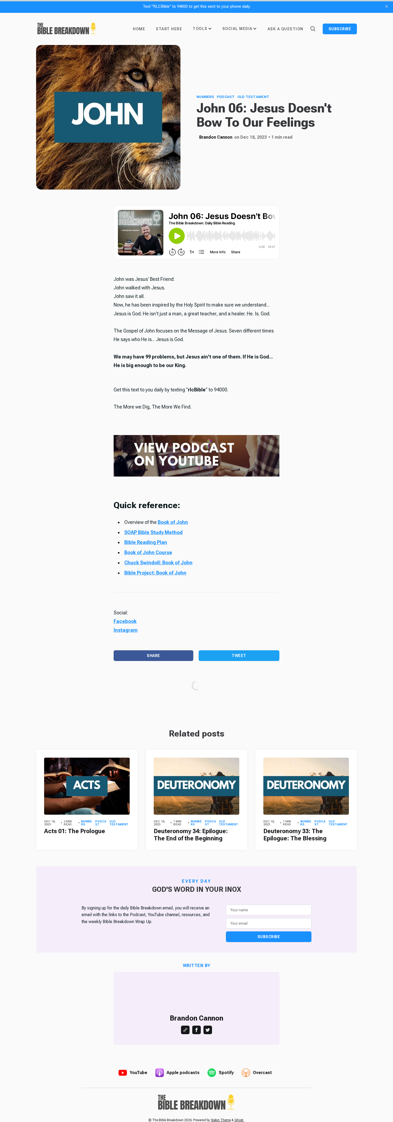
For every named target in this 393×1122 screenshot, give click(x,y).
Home (139, 29)
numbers (205, 97)
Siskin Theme (221, 1120)
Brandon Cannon (215, 137)
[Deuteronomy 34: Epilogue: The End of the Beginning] (196, 786)
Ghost (239, 1120)
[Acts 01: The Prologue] (87, 786)
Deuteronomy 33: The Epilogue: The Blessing (294, 834)
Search (312, 28)
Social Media (237, 29)
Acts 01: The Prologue (74, 831)
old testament (253, 97)
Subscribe (340, 29)
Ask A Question (285, 29)
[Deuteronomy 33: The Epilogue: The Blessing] (306, 786)
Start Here (169, 29)
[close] (386, 6)
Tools (200, 29)
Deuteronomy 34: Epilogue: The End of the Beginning (191, 834)
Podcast (226, 97)
